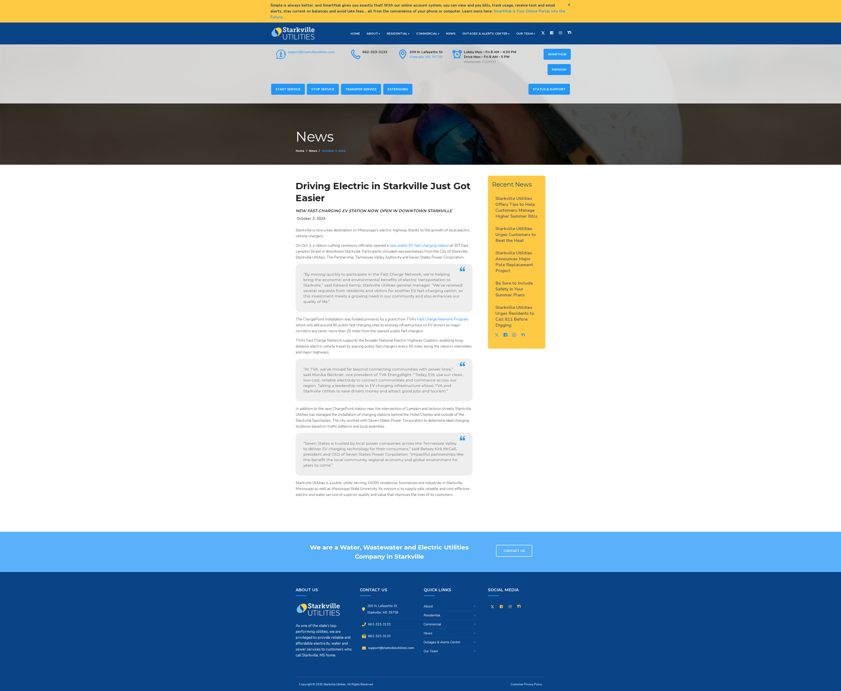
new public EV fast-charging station (419, 245)
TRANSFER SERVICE (361, 89)
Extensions (398, 89)
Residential (397, 33)
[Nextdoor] (569, 32)
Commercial (426, 33)
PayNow (559, 70)
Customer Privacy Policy (526, 684)
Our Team (524, 33)
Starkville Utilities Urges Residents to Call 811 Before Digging (514, 316)
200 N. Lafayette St (426, 52)
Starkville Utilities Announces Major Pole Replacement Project (514, 262)
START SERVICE (288, 89)
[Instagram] (560, 32)
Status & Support (549, 89)
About (372, 33)
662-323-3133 (374, 52)
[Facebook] (551, 32)
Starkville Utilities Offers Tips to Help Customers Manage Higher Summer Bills (516, 207)
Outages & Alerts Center (484, 33)
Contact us (514, 551)
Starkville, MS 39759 (426, 56)
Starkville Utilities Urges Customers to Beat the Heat (515, 234)
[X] (492, 607)
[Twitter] (543, 33)
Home (355, 33)
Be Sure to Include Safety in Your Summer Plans (514, 289)
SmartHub (557, 54)
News (451, 33)
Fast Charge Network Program (442, 319)
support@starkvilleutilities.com (311, 52)
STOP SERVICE (322, 89)
